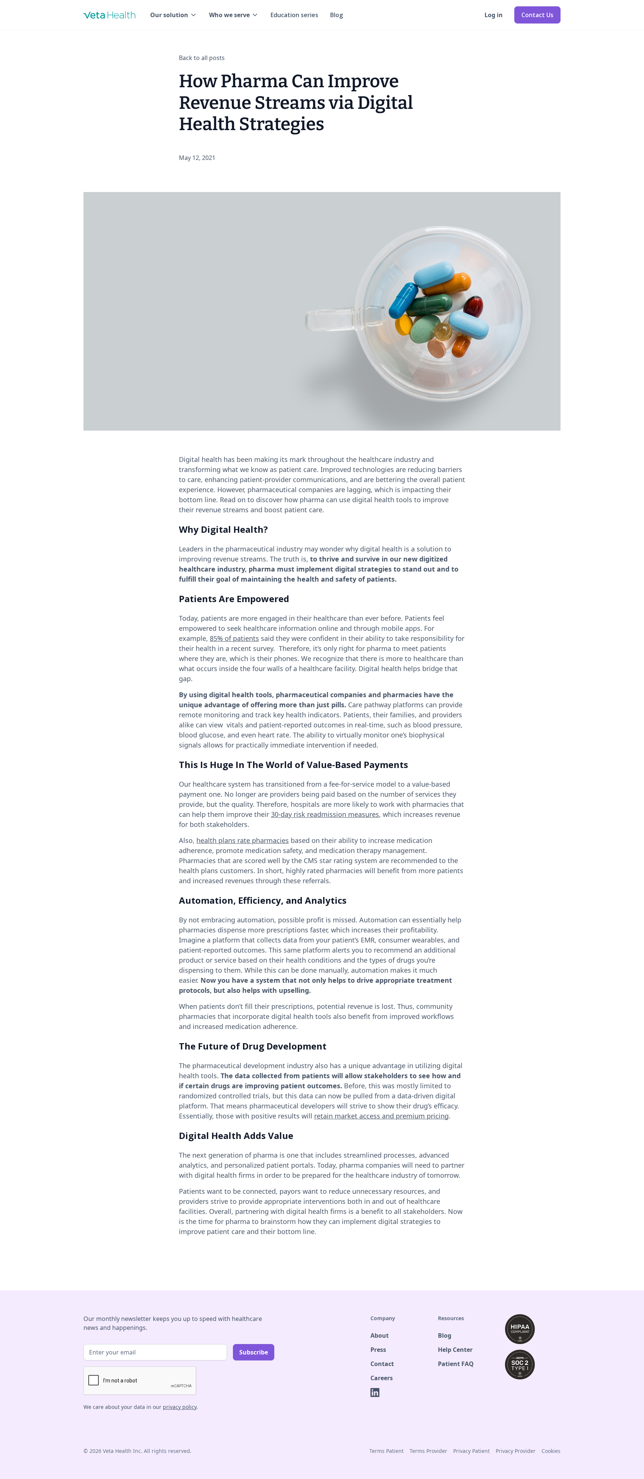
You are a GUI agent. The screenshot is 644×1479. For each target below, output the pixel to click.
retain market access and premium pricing (381, 1115)
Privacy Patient (471, 1450)
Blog (336, 15)
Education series (294, 15)
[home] (109, 15)
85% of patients (234, 638)
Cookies (551, 1450)
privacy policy (179, 1406)
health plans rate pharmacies (242, 840)
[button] (173, 14)
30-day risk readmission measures (325, 814)
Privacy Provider (516, 1450)
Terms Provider (428, 1450)
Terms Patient (386, 1450)
